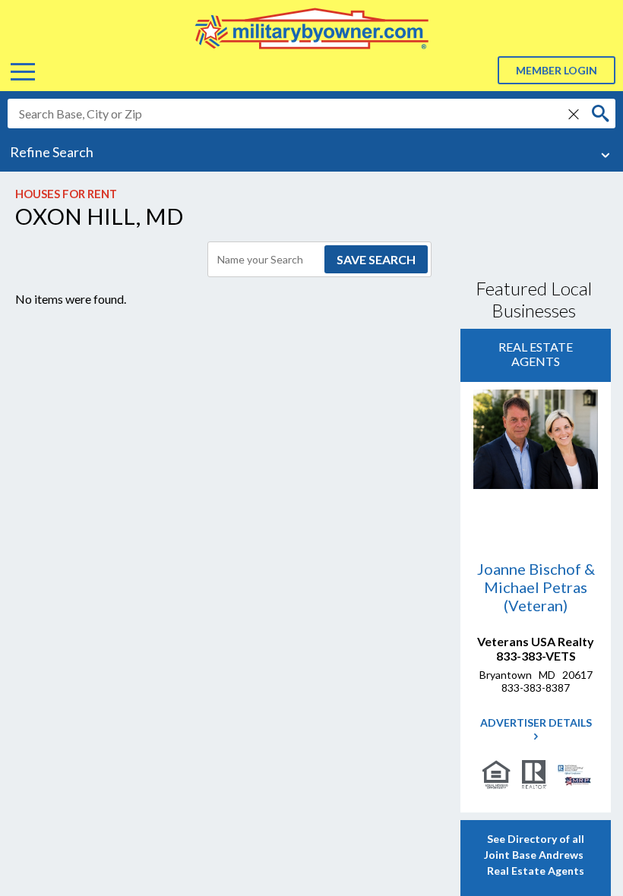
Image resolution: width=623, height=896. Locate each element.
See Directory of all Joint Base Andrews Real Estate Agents (536, 854)
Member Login (556, 70)
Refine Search (51, 152)
